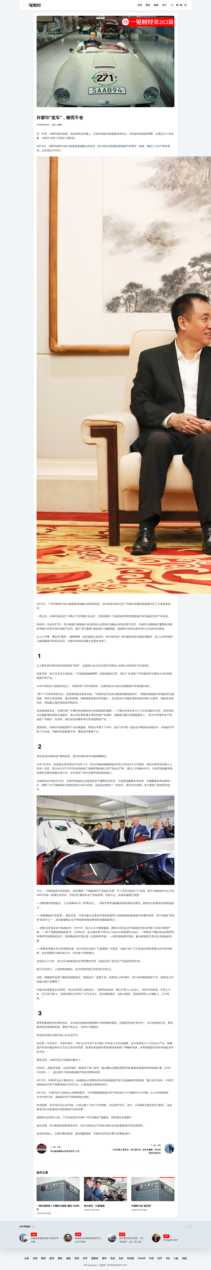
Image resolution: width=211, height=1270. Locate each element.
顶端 (184, 1258)
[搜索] (172, 5)
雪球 (104, 1258)
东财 (121, 1258)
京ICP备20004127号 (117, 1265)
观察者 (94, 1258)
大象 (176, 1258)
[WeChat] (181, 5)
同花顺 (130, 1258)
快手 (160, 1258)
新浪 (52, 1258)
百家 (35, 1258)
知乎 (85, 1258)
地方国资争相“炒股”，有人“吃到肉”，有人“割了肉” (132, 1240)
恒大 (54, 125)
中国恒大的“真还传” (141, 1205)
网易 (43, 1258)
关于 (164, 5)
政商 (156, 5)
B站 (168, 1258)
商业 (148, 5)
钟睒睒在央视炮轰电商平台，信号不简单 (89, 1240)
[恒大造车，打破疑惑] (105, 1189)
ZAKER (142, 1258)
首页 (140, 5)
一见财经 (101, 1265)
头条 (26, 1258)
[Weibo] (185, 5)
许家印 (59, 125)
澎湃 (76, 1258)
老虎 (112, 1258)
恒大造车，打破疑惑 (94, 1205)
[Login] (177, 5)
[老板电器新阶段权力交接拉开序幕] (23, 1238)
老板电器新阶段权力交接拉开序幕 (45, 1240)
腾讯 (60, 1258)
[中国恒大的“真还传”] (152, 1189)
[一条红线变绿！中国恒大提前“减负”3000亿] (58, 1189)
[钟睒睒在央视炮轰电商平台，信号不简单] (68, 1238)
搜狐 (68, 1258)
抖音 (151, 1258)
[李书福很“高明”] (156, 1238)
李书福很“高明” (170, 1240)
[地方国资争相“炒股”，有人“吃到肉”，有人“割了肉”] (112, 1238)
